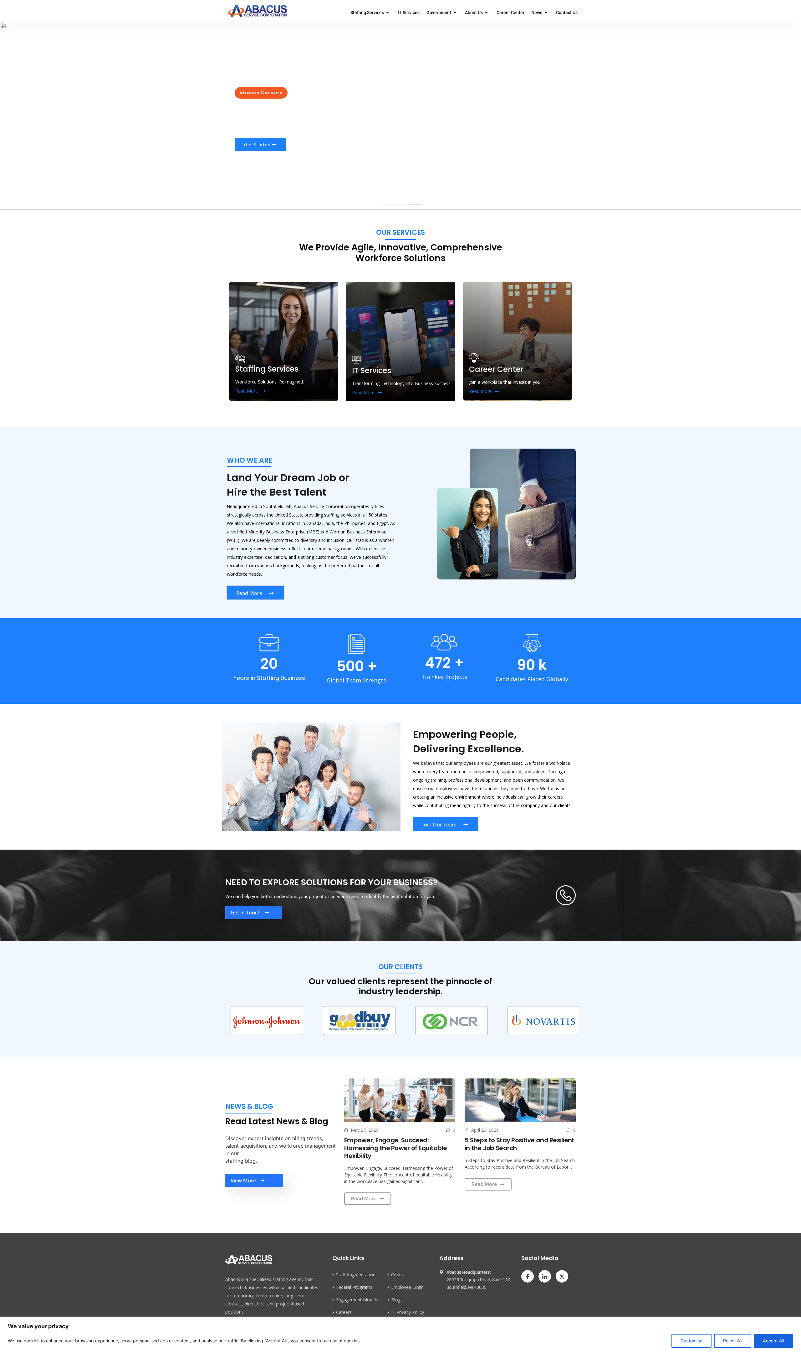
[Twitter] (562, 1276)
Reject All (732, 1340)
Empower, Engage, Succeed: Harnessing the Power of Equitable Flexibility (395, 1148)
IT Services (409, 12)
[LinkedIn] (544, 1276)
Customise (691, 1340)
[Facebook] (527, 1276)
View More (243, 1180)
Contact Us (567, 12)
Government (438, 12)
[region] (400, 1335)
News (536, 12)
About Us (474, 12)
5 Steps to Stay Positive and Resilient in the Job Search (519, 1144)
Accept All (773, 1340)
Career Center (510, 12)
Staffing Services (367, 12)
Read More (246, 391)
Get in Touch (246, 912)
